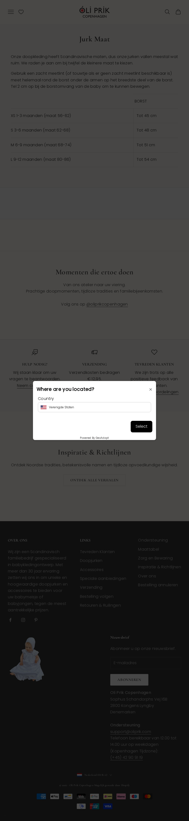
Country (46, 398)
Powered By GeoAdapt (94, 438)
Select (141, 426)
